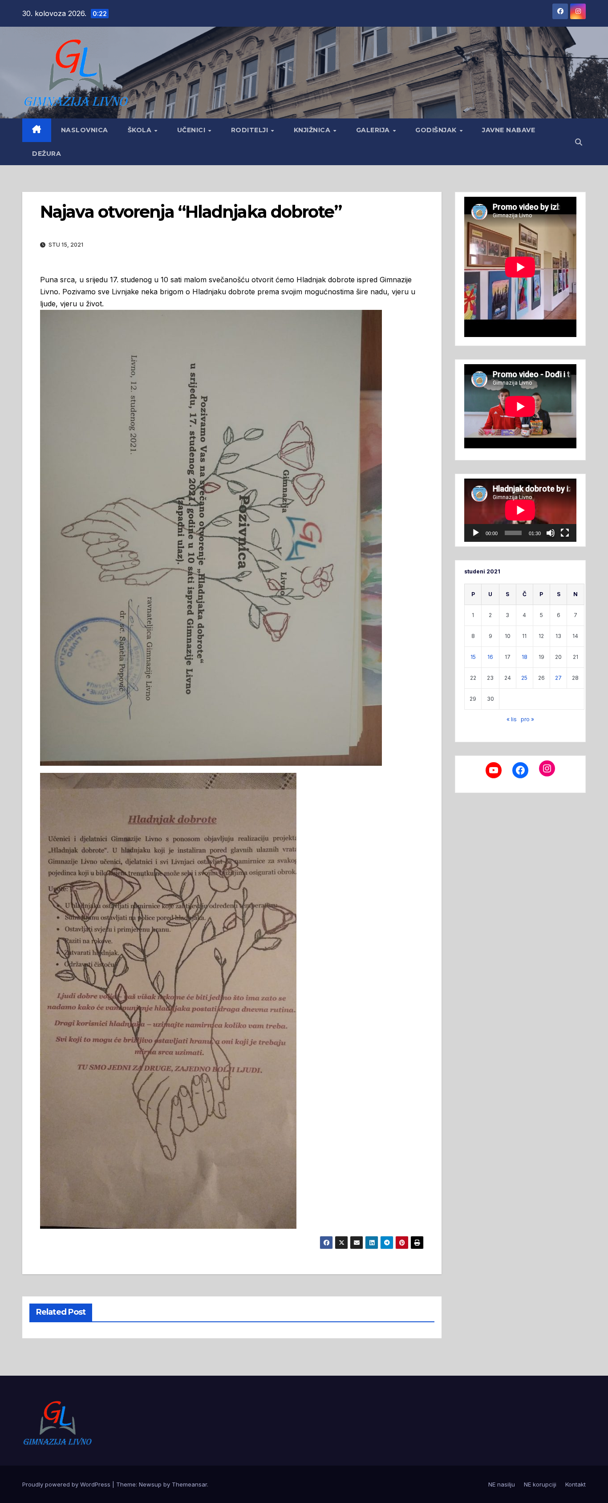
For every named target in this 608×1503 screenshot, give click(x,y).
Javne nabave (508, 130)
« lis (512, 719)
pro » (527, 719)
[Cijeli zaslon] (564, 532)
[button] (578, 142)
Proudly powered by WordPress (67, 1484)
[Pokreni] (475, 532)
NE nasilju (501, 1484)
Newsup (150, 1484)
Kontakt (575, 1484)
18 (524, 657)
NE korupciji (540, 1484)
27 (558, 677)
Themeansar (189, 1484)
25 (524, 677)
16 (490, 657)
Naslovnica (84, 130)
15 (473, 657)
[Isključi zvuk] (550, 532)
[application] (520, 510)
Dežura (46, 154)
